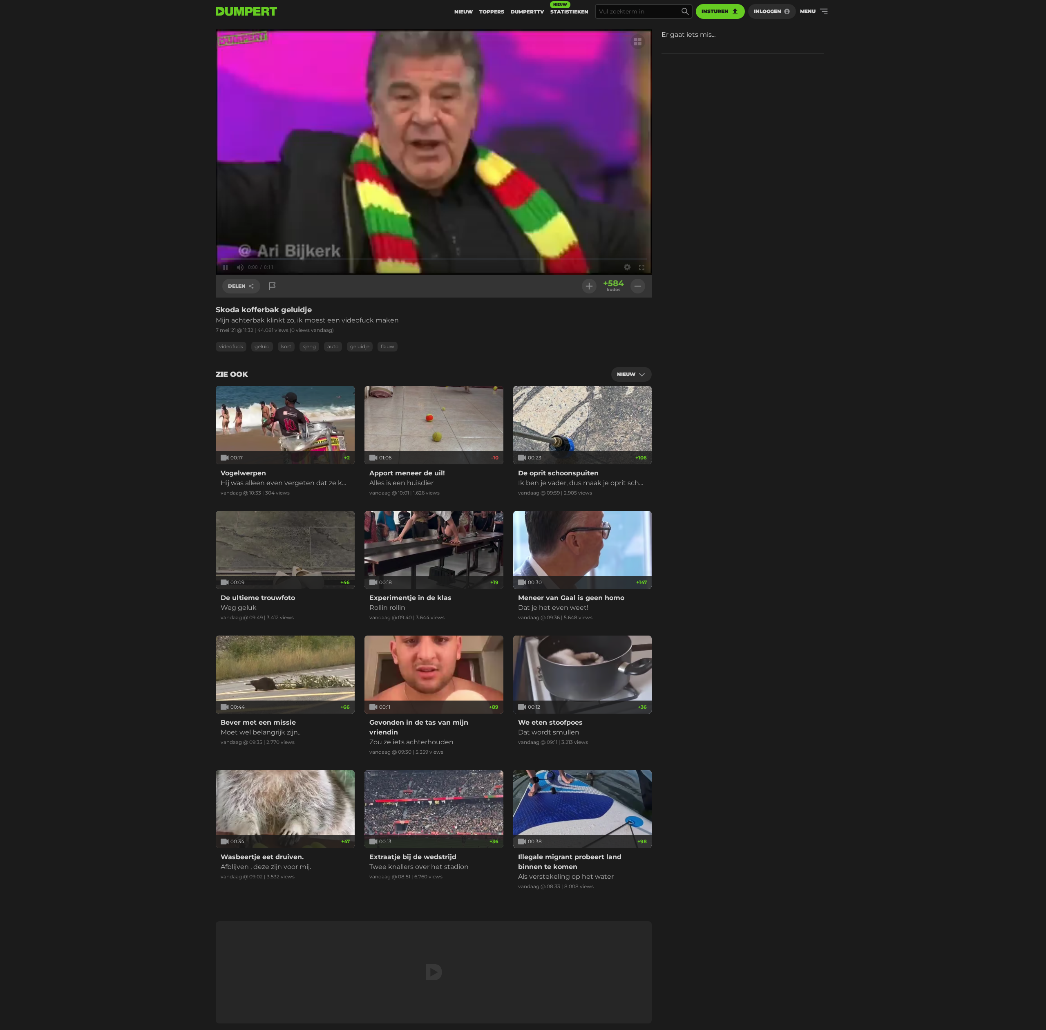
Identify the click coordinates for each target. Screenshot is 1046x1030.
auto (333, 346)
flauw (387, 346)
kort (286, 346)
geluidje (359, 346)
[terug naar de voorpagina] (246, 11)
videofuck (231, 346)
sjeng (309, 346)
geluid (262, 346)
